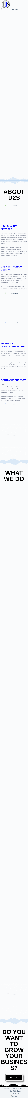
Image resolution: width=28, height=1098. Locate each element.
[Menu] (25, 4)
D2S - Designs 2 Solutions (14, 1091)
